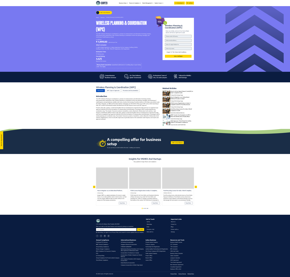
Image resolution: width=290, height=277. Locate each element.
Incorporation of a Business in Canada (130, 252)
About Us (173, 221)
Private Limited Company (152, 242)
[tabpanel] (145, 187)
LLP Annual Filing (100, 255)
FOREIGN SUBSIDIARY (126, 246)
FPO (97, 253)
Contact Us (173, 224)
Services (103, 17)
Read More (122, 203)
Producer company (150, 244)
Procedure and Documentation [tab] (130, 90)
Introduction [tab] (100, 90)
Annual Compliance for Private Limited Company (107, 258)
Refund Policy (191, 273)
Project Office (149, 255)
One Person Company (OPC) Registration (156, 251)
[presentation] (94, 187)
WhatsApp (149, 224)
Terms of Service (182, 273)
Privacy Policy (174, 273)
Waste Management (147, 3)
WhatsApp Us (180, 3)
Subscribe (140, 229)
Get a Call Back (178, 56)
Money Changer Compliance (103, 249)
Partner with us (174, 229)
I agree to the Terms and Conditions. (176, 52)
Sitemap (173, 231)
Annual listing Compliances (102, 246)
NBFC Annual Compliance (102, 244)
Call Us (148, 221)
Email (148, 226)
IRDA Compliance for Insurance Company (106, 251)
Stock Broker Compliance (102, 260)
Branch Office (149, 258)
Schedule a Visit (150, 229)
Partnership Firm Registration (153, 246)
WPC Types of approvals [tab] (113, 90)
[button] (142, 208)
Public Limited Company (151, 253)
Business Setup (122, 3)
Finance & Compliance (134, 3)
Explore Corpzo (158, 3)
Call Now (191, 3)
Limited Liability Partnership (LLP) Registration (157, 249)
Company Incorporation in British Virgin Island (132, 265)
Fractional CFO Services (102, 242)
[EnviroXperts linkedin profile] (105, 236)
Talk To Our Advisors (105, 12)
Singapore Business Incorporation (129, 244)
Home (97, 17)
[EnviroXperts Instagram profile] (101, 236)
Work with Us (150, 231)
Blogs (172, 226)
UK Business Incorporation (127, 242)
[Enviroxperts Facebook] (97, 236)
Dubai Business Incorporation (128, 262)
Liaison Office (149, 260)
